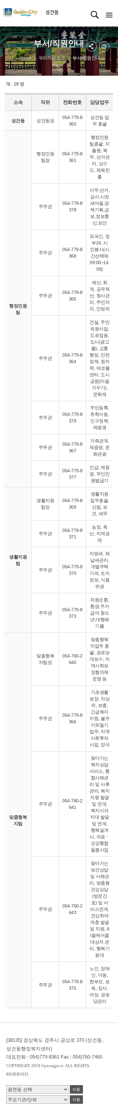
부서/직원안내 (86, 58)
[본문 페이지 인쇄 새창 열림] (104, 46)
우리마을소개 (52, 58)
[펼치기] (92, 46)
